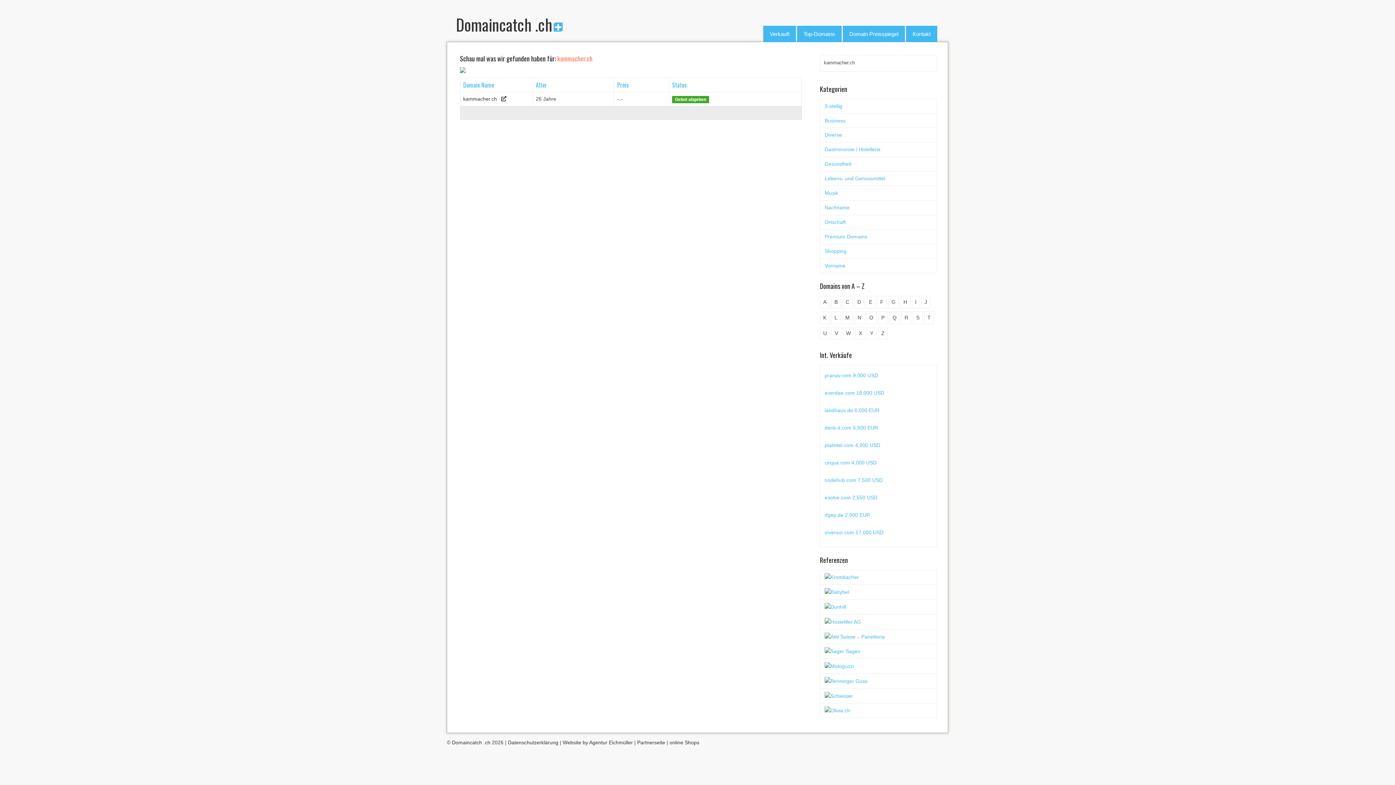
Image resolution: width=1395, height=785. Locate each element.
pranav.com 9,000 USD (851, 373)
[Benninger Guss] (846, 681)
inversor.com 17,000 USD (854, 530)
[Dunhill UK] (835, 606)
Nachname (837, 207)
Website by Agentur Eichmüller (598, 742)
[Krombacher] (842, 577)
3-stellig (833, 106)
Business (835, 121)
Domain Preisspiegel (873, 34)
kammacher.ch (480, 99)
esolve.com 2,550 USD (851, 495)
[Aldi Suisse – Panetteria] (855, 636)
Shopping (835, 251)
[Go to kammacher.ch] (503, 99)
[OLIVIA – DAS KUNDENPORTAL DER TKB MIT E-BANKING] (837, 710)
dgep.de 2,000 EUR (847, 513)
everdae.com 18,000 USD (854, 391)
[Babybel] (837, 592)
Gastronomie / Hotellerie (853, 149)
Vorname (835, 266)
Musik (831, 193)
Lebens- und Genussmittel (855, 178)
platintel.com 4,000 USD (852, 443)
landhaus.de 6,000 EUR (852, 408)
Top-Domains (819, 34)
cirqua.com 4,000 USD (851, 460)
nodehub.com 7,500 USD (854, 478)
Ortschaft (835, 222)
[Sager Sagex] (842, 651)
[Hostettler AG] (843, 621)
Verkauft (779, 34)
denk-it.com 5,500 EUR (851, 425)
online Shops (684, 742)
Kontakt (922, 34)
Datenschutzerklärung (533, 742)
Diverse (833, 135)
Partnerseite (651, 742)
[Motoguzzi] (839, 666)
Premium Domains (846, 236)
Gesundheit (838, 164)
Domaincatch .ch (504, 24)
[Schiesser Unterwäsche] (839, 696)
